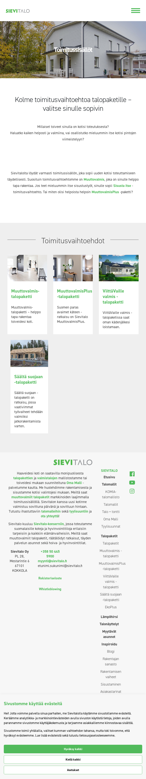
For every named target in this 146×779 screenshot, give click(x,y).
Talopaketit (109, 536)
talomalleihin (51, 511)
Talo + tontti (111, 511)
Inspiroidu (109, 644)
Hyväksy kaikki (73, 749)
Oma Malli (74, 482)
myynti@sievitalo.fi (52, 561)
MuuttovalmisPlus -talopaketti (110, 566)
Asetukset (73, 770)
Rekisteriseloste (50, 578)
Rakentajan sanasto (111, 661)
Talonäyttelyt (109, 624)
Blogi (110, 651)
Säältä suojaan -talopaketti (111, 597)
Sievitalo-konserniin (49, 523)
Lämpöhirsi (109, 616)
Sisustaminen (111, 684)
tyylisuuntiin (78, 511)
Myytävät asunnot (109, 634)
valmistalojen (47, 478)
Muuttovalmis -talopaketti (111, 553)
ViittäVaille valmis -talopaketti (111, 581)
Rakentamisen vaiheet (110, 674)
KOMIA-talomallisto (110, 494)
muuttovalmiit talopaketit (30, 497)
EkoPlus (111, 607)
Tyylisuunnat (110, 526)
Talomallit (109, 484)
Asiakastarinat (110, 691)
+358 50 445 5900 (50, 554)
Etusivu (109, 477)
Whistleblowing (50, 589)
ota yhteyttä (50, 516)
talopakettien (23, 478)
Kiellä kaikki (73, 759)
